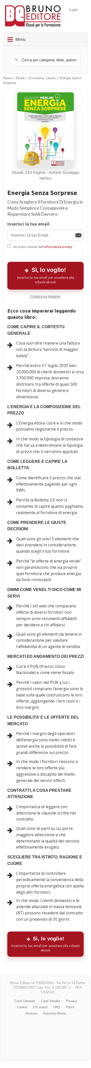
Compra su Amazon (45, 296)
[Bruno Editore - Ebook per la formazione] (33, 16)
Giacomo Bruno (54, 1013)
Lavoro (51, 78)
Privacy (71, 1001)
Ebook (20, 78)
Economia (36, 78)
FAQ (56, 1007)
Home (7, 78)
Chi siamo (40, 1007)
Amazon (31, 1013)
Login (73, 10)
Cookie (22, 1007)
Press (70, 1007)
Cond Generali (24, 1001)
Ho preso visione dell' (42, 246)
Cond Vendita (50, 1001)
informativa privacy (58, 246)
